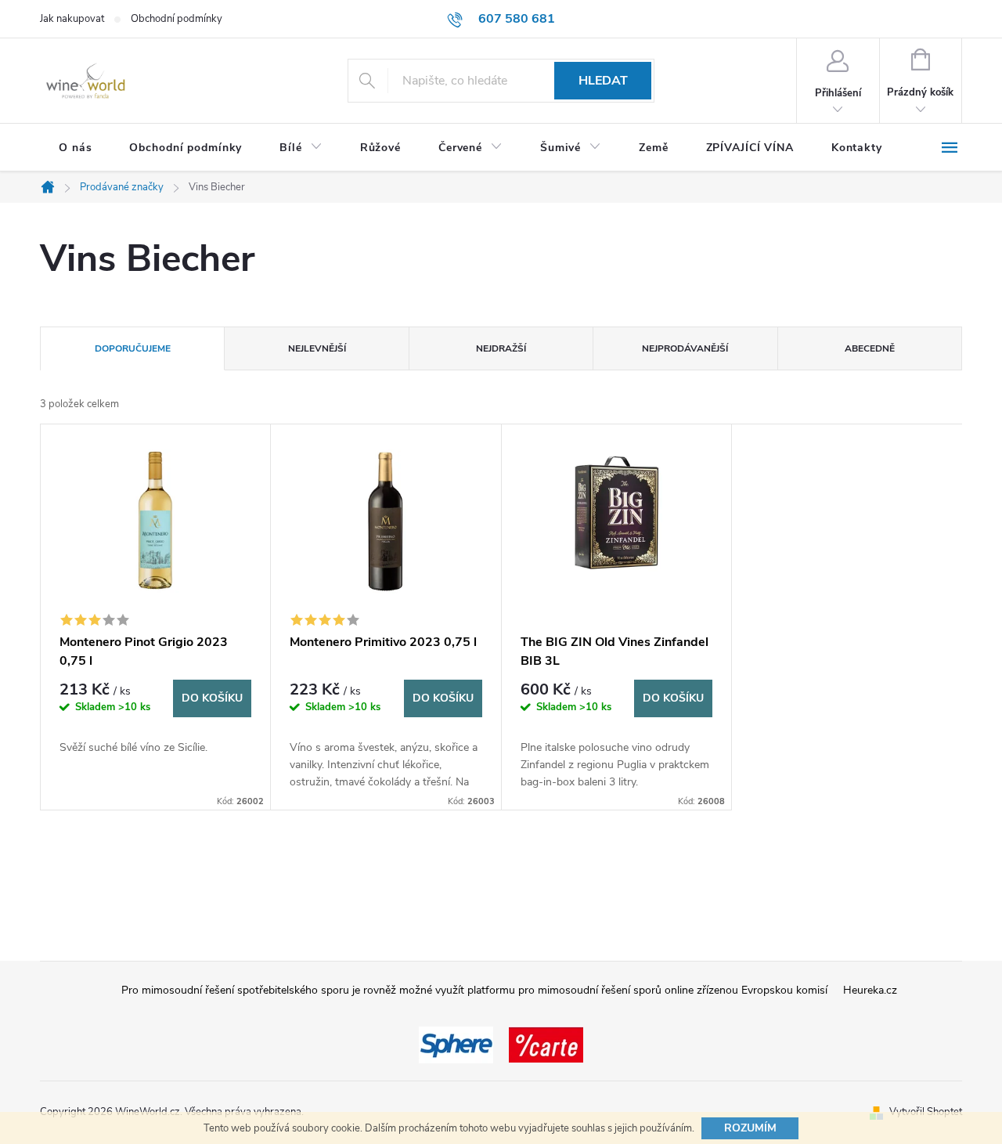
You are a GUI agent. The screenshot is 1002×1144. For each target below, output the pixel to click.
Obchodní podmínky (176, 19)
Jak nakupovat (72, 19)
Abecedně (870, 348)
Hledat (603, 80)
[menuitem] (75, 148)
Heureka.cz (870, 990)
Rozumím (750, 1128)
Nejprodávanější (685, 348)
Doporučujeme (133, 348)
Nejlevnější (317, 348)
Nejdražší (501, 348)
